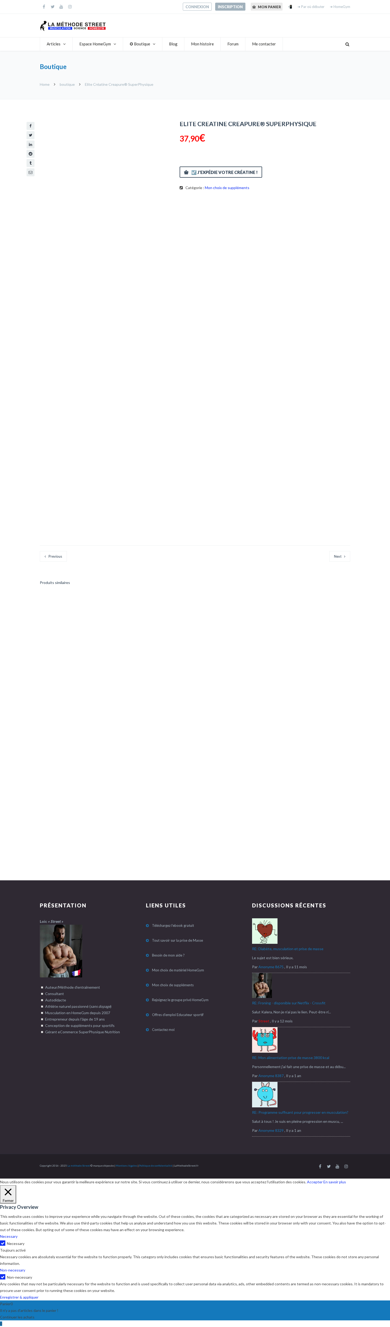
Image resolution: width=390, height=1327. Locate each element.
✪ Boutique (140, 43)
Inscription (230, 7)
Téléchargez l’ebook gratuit (173, 925)
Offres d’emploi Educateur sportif (177, 1015)
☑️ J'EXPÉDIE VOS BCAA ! (226, 731)
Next (337, 556)
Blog (173, 43)
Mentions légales (126, 1165)
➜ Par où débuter (310, 7)
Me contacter (264, 43)
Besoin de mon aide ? (168, 955)
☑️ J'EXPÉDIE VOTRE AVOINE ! (230, 605)
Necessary (15, 1243)
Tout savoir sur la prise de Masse (177, 940)
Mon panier (269, 7)
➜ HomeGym (340, 7)
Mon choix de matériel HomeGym (178, 970)
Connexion (197, 7)
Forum (233, 43)
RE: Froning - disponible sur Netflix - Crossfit (289, 1003)
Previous (55, 556)
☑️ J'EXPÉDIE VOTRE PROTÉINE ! (77, 605)
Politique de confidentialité (155, 1165)
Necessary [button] (9, 1236)
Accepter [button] (315, 1182)
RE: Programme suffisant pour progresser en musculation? (300, 1112)
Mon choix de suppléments (227, 187)
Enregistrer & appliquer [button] (19, 1297)
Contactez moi (163, 1029)
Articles (53, 43)
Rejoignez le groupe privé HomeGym (180, 1000)
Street (263, 1021)
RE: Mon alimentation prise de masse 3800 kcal (290, 1057)
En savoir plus (334, 1182)
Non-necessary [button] (12, 1270)
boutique (67, 84)
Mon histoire (202, 43)
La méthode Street (78, 1165)
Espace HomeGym (95, 43)
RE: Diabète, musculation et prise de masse (287, 948)
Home (45, 84)
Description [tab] (55, 229)
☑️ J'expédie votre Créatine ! (224, 172)
